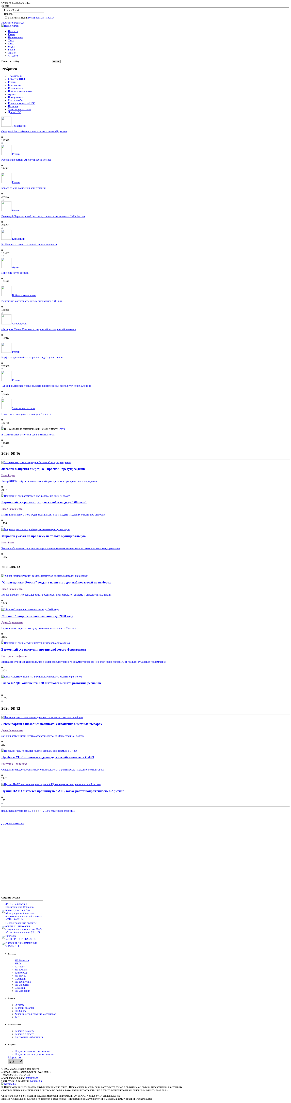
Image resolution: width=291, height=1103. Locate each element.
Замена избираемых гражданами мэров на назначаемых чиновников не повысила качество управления (60, 548)
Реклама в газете (24, 1034)
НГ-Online (20, 1010)
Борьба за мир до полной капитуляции (23, 188)
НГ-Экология (22, 990)
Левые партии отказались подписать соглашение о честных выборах (51, 724)
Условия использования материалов (35, 1014)
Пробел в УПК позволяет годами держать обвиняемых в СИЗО (47, 757)
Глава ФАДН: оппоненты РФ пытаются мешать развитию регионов (51, 683)
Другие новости (12, 823)
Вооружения (15, 97)
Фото (11, 43)
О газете (13, 55)
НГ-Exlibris (21, 969)
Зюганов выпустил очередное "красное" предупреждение (43, 469)
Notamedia (36, 1080)
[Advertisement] (21, 861)
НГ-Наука (20, 975)
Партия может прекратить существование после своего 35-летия (38, 628)
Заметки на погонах (19, 109)
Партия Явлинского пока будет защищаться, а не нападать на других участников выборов (53, 514)
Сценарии (20, 978)
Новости (13, 31)
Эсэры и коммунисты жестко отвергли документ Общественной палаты (42, 735)
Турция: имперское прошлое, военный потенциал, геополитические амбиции (46, 385)
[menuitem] (149, 31)
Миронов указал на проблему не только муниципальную (43, 536)
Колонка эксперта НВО (21, 103)
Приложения (15, 37)
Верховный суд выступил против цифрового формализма (43, 649)
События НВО (16, 79)
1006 (47, 810)
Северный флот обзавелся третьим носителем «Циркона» (34, 131)
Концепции (14, 85)
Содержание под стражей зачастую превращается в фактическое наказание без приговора (52, 769)
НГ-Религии (22, 960)
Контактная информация (29, 1037)
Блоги (11, 49)
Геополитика (15, 88)
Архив (12, 52)
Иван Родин (8, 475)
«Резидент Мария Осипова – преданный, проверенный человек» (38, 329)
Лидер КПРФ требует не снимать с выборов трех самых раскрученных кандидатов (49, 481)
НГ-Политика (23, 981)
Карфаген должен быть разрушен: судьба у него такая (32, 357)
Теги (17, 1017)
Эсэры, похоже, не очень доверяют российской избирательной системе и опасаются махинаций (56, 594)
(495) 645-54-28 (21, 1074)
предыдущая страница (14, 810)
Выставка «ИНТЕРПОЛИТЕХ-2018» (20, 937)
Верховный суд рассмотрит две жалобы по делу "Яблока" (44, 502)
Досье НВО (14, 112)
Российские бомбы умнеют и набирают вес (26, 159)
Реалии (12, 82)
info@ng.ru (32, 1077)
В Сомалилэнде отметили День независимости (28, 434)
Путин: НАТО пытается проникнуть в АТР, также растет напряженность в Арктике (62, 791)
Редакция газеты (24, 1007)
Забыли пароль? (45, 17)
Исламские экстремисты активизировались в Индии (31, 301)
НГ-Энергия (22, 984)
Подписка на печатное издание (33, 1051)
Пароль (8, 13)
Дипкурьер (21, 972)
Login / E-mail (12, 10)
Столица (20, 987)
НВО (18, 963)
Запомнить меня (17, 17)
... (30, 810)
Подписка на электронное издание (35, 1054)
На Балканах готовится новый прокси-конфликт (29, 244)
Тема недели (15, 76)
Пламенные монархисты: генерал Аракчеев (26, 414)
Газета (11, 34)
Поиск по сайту (10, 61)
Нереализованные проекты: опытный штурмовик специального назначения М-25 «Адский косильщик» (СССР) (23, 927)
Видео (11, 46)
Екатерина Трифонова (14, 656)
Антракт (20, 966)
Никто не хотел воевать (14, 272)
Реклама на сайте (25, 1031)
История (13, 106)
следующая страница (63, 810)
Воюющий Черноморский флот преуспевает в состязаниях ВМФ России (43, 216)
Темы (11, 40)
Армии (12, 94)
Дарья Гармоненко (12, 508)
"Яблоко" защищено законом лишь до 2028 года (37, 616)
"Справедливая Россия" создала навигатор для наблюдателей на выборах (56, 582)
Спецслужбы (15, 100)
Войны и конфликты (20, 91)
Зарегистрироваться (12, 22)
